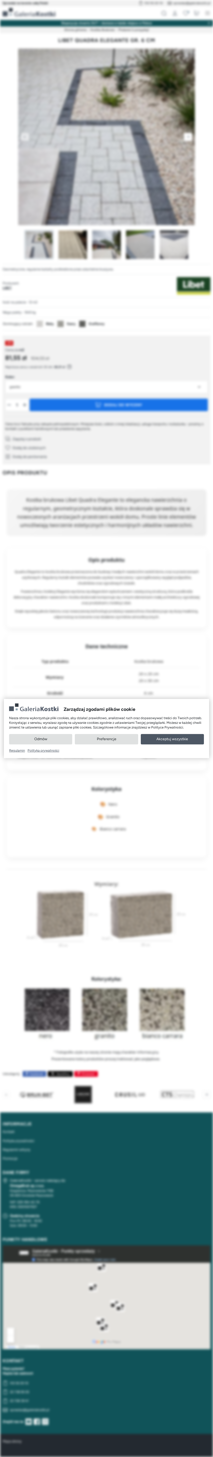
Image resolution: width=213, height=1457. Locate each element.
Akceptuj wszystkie (172, 739)
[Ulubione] (186, 13)
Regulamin (17, 750)
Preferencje (106, 739)
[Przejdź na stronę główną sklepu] (29, 12)
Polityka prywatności (43, 750)
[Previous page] (25, 137)
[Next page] (188, 137)
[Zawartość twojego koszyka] (196, 13)
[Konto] (175, 13)
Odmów (40, 739)
